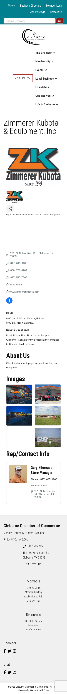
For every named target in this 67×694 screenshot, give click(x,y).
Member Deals (34, 601)
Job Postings (37, 12)
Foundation (42, 87)
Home (11, 5)
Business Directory (30, 5)
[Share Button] (10, 208)
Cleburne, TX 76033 (36, 555)
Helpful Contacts (33, 629)
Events (39, 70)
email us (36, 564)
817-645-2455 (36, 546)
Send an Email (39, 485)
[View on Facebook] (9, 302)
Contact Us (56, 12)
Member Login (54, 5)
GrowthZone (42, 690)
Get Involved (43, 95)
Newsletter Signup (33, 621)
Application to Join (33, 596)
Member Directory (33, 592)
